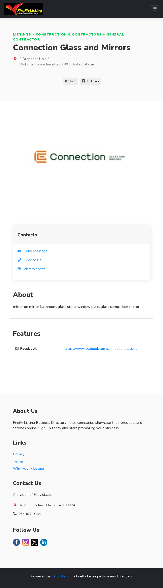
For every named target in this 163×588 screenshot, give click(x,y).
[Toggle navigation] (154, 8)
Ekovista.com (62, 576)
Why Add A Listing (28, 468)
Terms (18, 461)
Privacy (18, 454)
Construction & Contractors (69, 34)
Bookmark (92, 81)
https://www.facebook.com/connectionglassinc (100, 348)
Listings (22, 34)
